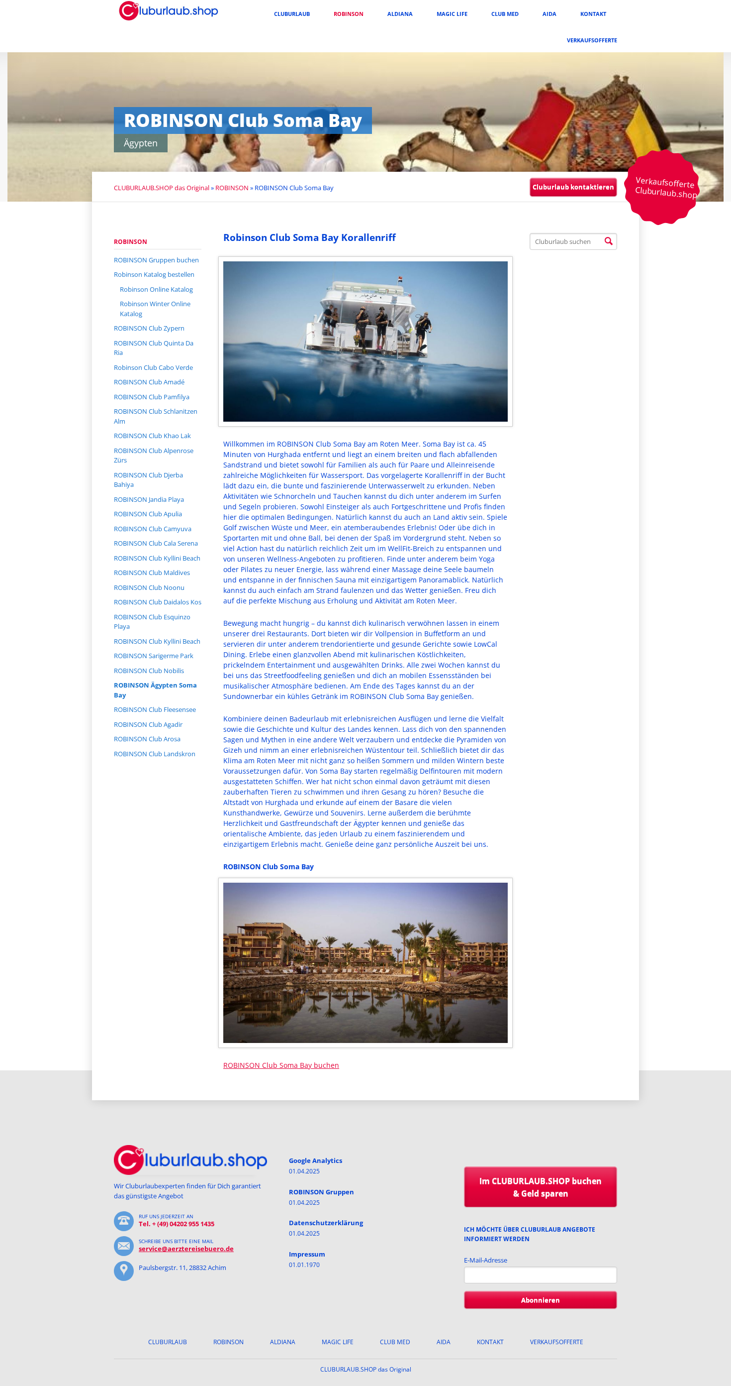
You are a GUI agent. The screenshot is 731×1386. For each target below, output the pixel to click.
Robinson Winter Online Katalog (155, 308)
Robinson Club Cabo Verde (153, 367)
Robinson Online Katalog (156, 289)
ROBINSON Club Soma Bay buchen (281, 1065)
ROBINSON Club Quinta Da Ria (153, 348)
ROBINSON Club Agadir (148, 724)
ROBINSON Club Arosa (147, 738)
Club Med (505, 13)
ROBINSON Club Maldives (152, 572)
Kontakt (593, 13)
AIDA (549, 13)
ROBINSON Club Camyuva (152, 528)
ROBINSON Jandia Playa (149, 499)
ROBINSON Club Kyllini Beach (157, 558)
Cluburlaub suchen (608, 241)
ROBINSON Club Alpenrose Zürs (153, 455)
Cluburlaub (292, 13)
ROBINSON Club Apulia (148, 513)
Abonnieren (540, 1299)
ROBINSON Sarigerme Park (153, 655)
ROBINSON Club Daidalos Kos (157, 601)
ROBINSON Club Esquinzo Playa (152, 621)
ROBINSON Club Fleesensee (155, 709)
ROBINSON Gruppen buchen (156, 259)
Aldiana (400, 13)
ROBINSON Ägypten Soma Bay (155, 690)
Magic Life (452, 13)
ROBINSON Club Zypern (149, 328)
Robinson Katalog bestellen (154, 274)
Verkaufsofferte (592, 40)
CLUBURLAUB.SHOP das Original (161, 187)
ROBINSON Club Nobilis (149, 670)
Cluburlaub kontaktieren (573, 186)
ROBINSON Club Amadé (149, 381)
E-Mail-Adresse (485, 1260)
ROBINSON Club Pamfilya (151, 396)
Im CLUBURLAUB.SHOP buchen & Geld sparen (540, 1187)
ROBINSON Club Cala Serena (156, 543)
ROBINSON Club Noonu (149, 587)
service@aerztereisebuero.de (186, 1248)
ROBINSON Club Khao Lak (152, 435)
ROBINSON (349, 13)
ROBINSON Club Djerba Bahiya (148, 479)
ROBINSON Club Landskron (154, 753)
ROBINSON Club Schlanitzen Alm (155, 416)
